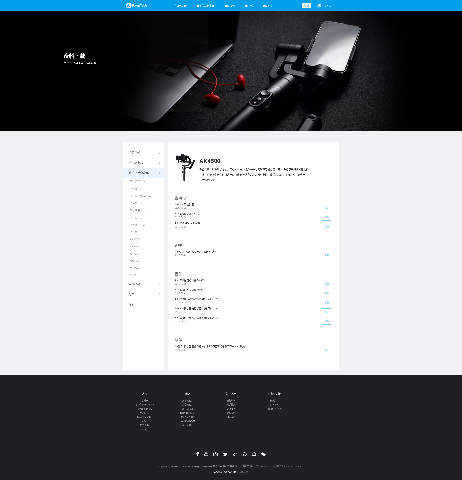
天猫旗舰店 (187, 400)
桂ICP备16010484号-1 (261, 466)
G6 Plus (134, 268)
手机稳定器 (180, 5)
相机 (144, 429)
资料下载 (78, 63)
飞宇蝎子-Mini (138, 210)
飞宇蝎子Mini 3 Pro (141, 196)
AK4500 (134, 246)
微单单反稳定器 (205, 5)
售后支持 (274, 400)
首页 (66, 63)
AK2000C (135, 239)
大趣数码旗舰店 (187, 421)
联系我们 (231, 412)
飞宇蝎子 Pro (137, 224)
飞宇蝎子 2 (136, 203)
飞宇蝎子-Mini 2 (144, 408)
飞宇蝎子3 (135, 188)
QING (133, 275)
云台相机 (230, 5)
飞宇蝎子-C (136, 217)
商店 (187, 393)
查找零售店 (187, 425)
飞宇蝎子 (135, 232)
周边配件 (144, 425)
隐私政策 (244, 471)
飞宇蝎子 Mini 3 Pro (144, 404)
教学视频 (231, 404)
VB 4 (144, 421)
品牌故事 (231, 400)
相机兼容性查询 (274, 408)
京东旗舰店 (187, 404)
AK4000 (134, 253)
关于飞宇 (231, 393)
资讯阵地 (231, 408)
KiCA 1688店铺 (187, 412)
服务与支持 (274, 393)
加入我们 (231, 416)
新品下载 (134, 152)
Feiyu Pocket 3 (144, 416)
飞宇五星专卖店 (187, 416)
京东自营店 (187, 408)
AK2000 (134, 260)
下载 (326, 207)
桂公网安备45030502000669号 (288, 466)
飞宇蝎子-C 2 (137, 181)
